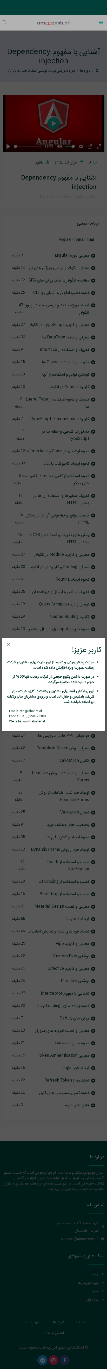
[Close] (8, 644)
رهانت (89, 667)
